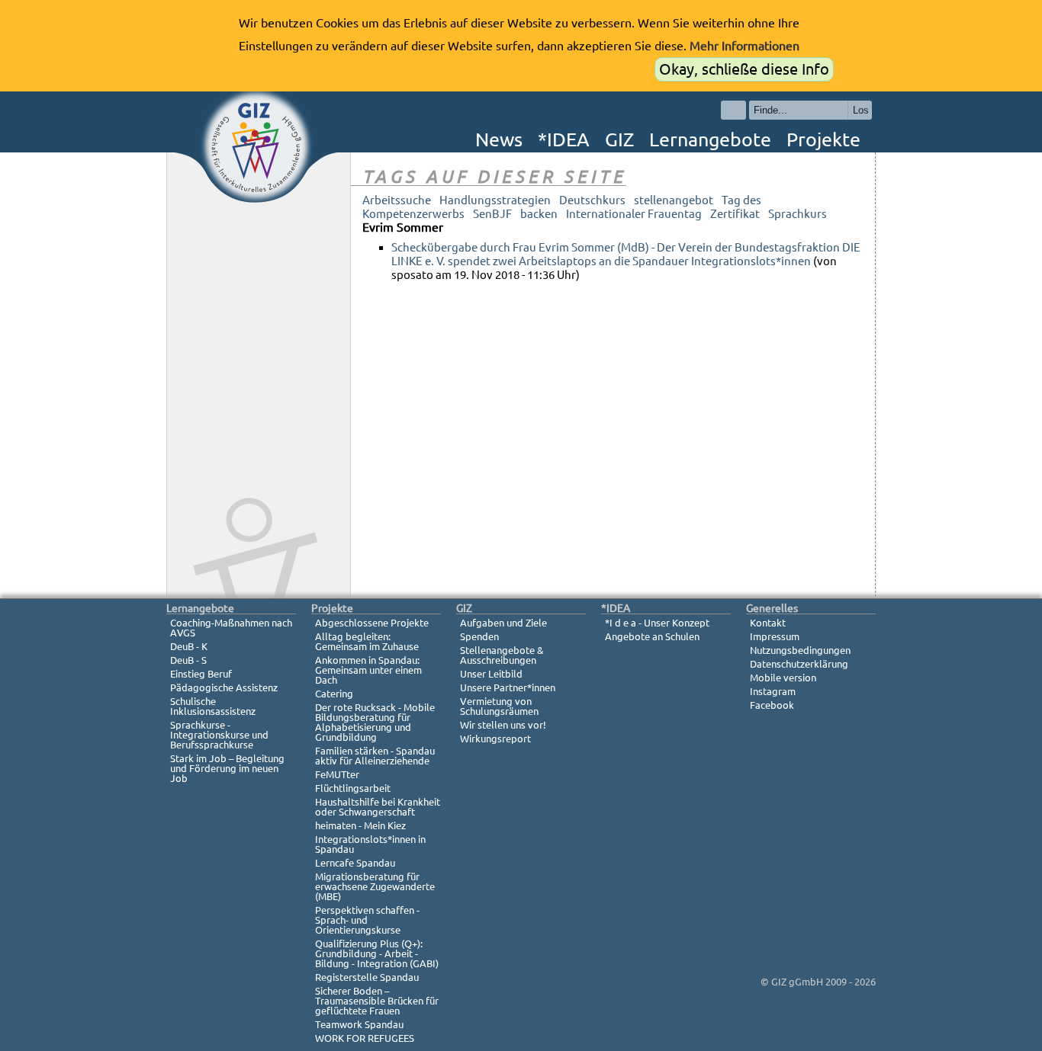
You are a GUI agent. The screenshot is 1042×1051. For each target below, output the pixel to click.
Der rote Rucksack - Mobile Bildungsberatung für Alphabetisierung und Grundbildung (375, 722)
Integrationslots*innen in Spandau (370, 844)
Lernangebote (710, 139)
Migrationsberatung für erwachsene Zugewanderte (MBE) (375, 886)
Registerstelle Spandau (367, 977)
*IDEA (564, 139)
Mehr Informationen (744, 46)
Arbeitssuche (396, 200)
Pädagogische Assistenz (224, 687)
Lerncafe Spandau (355, 862)
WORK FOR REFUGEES (364, 1038)
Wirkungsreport (495, 738)
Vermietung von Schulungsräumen (499, 706)
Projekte (823, 139)
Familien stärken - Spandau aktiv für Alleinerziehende (375, 755)
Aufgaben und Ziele (503, 622)
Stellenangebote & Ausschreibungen (502, 655)
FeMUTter (337, 774)
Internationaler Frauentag (634, 213)
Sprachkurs (797, 213)
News (499, 139)
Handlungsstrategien (495, 200)
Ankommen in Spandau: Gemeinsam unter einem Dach (368, 670)
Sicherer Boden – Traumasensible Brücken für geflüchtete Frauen (377, 1000)
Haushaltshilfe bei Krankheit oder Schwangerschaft (377, 806)
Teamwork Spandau (359, 1024)
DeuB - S (188, 660)
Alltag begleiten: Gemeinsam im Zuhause (367, 641)
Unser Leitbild (491, 673)
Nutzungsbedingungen (800, 650)
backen (539, 213)
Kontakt (768, 622)
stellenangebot (673, 200)
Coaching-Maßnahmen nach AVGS (231, 627)
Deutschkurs (592, 200)
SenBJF (492, 213)
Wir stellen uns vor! (503, 724)
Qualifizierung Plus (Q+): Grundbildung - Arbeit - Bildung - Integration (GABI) (377, 953)
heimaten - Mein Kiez (360, 825)
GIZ (619, 139)
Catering (334, 693)
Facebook (772, 705)
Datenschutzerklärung (799, 663)
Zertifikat (735, 213)
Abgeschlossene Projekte (372, 622)
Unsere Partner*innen (507, 687)
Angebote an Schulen (652, 636)
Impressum (774, 636)
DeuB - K (188, 646)
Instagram (773, 691)
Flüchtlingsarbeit (353, 788)
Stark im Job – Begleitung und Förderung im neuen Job (227, 768)
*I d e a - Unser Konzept (657, 622)
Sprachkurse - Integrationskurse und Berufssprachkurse (219, 734)
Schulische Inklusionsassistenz (213, 706)
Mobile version (783, 677)
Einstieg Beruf (201, 673)
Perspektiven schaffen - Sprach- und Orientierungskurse (367, 920)
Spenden (479, 636)
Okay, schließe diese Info (744, 69)
